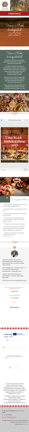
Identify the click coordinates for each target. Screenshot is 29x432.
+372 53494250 (8, 415)
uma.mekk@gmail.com (10, 417)
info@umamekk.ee (7, 236)
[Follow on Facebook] (7, 194)
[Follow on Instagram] (7, 198)
